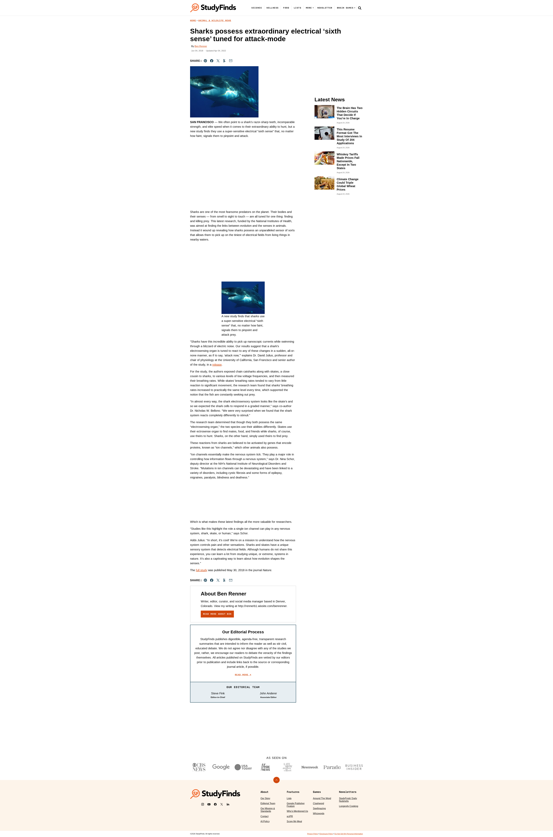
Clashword (318, 803)
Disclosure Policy (326, 834)
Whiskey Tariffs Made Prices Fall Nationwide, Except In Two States (348, 161)
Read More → (243, 674)
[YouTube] (209, 804)
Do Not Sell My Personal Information (349, 834)
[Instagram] (202, 804)
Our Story (265, 798)
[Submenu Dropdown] (313, 8)
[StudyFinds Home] (213, 7)
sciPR (290, 816)
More (309, 8)
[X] (221, 804)
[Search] (360, 8)
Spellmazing (319, 808)
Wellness (273, 8)
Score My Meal (294, 821)
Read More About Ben (217, 614)
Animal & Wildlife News (214, 20)
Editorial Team (268, 803)
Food (286, 8)
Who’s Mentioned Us (297, 811)
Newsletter (324, 8)
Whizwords (318, 813)
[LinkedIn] (228, 804)
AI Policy (265, 821)
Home (193, 20)
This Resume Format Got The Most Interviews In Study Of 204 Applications (349, 136)
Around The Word (322, 798)
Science (256, 8)
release (217, 364)
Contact (264, 816)
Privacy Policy (312, 834)
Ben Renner (201, 46)
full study (201, 570)
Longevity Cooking (348, 806)
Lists (297, 8)
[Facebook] (215, 804)
